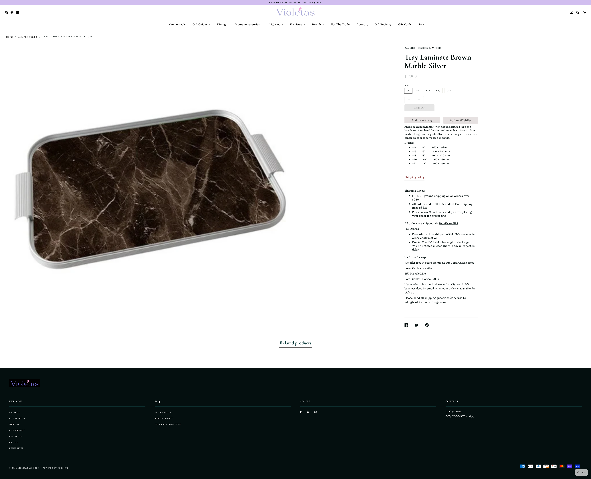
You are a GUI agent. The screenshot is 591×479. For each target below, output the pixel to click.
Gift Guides (200, 24)
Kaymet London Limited (422, 47)
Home (10, 36)
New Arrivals (177, 24)
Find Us (13, 442)
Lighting (275, 24)
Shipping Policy (414, 177)
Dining (221, 24)
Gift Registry (383, 24)
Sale (421, 24)
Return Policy (163, 412)
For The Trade (340, 24)
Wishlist (14, 424)
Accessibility (17, 430)
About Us (14, 412)
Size (406, 85)
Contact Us (15, 436)
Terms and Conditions (168, 424)
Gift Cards (405, 24)
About (361, 24)
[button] (408, 99)
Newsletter (16, 448)
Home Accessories (248, 24)
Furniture (296, 24)
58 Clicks (63, 468)
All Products (27, 36)
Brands (317, 24)
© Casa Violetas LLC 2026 (24, 468)
